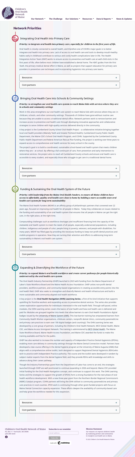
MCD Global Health (96, 329)
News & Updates (124, 19)
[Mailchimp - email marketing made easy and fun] (60, 443)
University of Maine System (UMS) (53, 315)
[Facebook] (6, 437)
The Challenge (55, 19)
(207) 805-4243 (10, 434)
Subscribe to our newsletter (60, 429)
